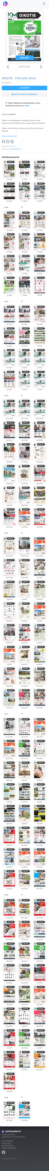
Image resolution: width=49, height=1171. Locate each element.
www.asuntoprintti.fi (9, 136)
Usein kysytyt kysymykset (13, 1137)
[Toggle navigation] (44, 3)
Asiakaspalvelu (8, 1135)
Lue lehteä (24, 88)
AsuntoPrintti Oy (15, 149)
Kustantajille (8, 1146)
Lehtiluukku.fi (13, 1131)
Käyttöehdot (7, 1141)
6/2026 (26, 106)
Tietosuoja (6, 1143)
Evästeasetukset (9, 1148)
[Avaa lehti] (9, 169)
